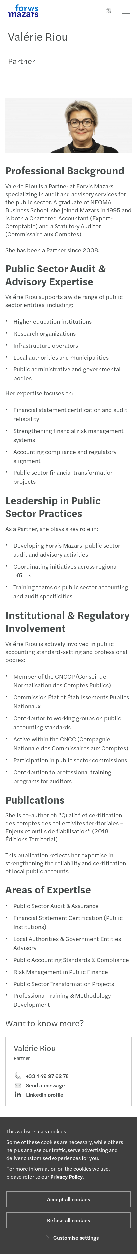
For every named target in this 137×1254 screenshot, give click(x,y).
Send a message (45, 1085)
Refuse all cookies (68, 1220)
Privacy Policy (66, 1176)
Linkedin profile (44, 1094)
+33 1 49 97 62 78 (47, 1076)
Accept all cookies (68, 1199)
